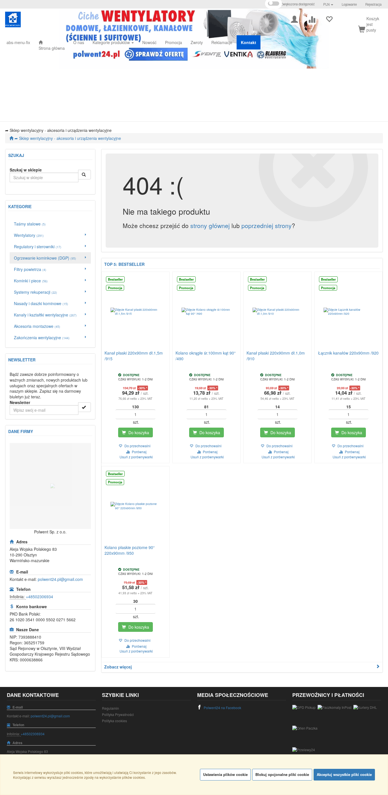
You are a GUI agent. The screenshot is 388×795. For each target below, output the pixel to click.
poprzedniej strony (266, 225)
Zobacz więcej (118, 667)
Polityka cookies (114, 720)
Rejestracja (373, 4)
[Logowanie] (294, 18)
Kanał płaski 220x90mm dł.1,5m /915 (134, 355)
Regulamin (110, 708)
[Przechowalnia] (329, 18)
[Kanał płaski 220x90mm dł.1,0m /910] (277, 312)
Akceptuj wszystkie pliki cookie (344, 774)
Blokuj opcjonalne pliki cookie (282, 774)
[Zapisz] (84, 407)
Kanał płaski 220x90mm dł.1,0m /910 (276, 355)
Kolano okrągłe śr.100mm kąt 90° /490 (206, 355)
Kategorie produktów (112, 42)
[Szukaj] (84, 174)
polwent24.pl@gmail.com (60, 579)
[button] (328, 4)
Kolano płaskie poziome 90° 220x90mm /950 (130, 550)
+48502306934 (39, 596)
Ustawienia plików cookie (225, 774)
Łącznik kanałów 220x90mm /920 (348, 353)
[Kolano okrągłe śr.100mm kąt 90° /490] (206, 312)
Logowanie (349, 4)
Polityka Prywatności (118, 714)
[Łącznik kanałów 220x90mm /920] (348, 312)
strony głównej (210, 225)
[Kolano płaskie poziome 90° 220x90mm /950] (135, 506)
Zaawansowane (21, 186)
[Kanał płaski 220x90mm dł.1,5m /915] (135, 312)
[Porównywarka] (311, 18)
